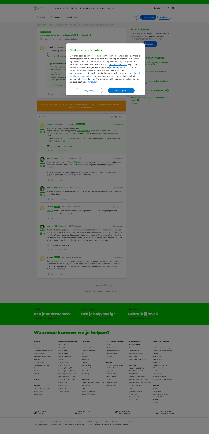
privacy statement (80, 76)
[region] (105, 69)
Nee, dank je (89, 90)
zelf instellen (91, 82)
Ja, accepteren (121, 90)
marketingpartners (118, 67)
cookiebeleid (134, 73)
